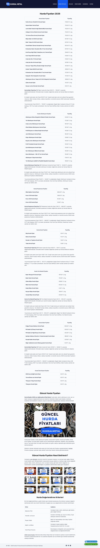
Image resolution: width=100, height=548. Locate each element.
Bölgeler (71, 4)
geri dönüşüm (33, 459)
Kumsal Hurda (24, 545)
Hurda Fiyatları (62, 4)
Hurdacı (55, 4)
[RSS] (66, 545)
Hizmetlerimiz (78, 4)
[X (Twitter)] (70, 545)
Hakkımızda (85, 4)
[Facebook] (68, 545)
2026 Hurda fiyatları (29, 534)
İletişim (91, 4)
